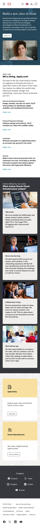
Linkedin (30, 484)
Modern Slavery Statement (26, 508)
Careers (27, 511)
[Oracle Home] (9, 4)
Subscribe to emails (8, 514)
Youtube (22, 490)
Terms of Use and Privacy (23, 504)
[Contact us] (36, 4)
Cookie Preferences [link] (8, 511)
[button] (4, 4)
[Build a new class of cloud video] (20, 50)
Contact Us (32, 514)
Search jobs (11, 413)
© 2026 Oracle (7, 504)
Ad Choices (19, 511)
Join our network (13, 453)
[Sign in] (31, 4)
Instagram (13, 484)
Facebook (14, 478)
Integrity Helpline (22, 514)
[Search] (22, 4)
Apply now (7, 35)
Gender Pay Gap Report (9, 508)
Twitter (30, 478)
